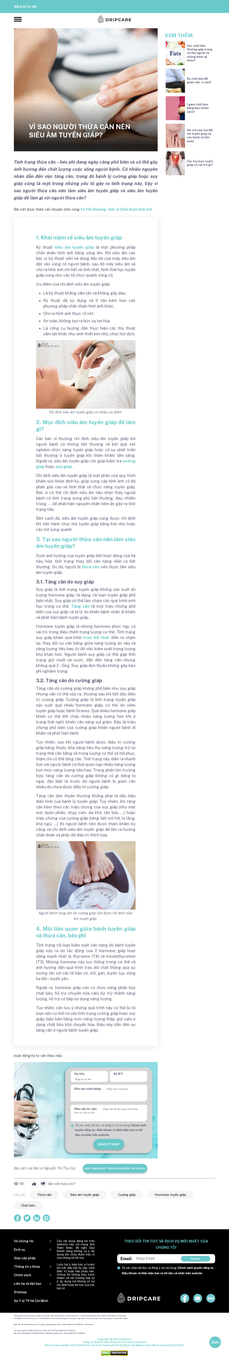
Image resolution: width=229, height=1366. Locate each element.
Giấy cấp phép (25, 1258)
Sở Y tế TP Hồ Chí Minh (31, 1301)
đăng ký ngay (109, 1144)
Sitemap (20, 1292)
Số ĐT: (118, 1073)
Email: (126, 1258)
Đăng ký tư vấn (25, 6)
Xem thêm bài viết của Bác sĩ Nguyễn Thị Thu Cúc (115, 1168)
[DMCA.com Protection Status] (114, 1353)
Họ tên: (79, 1073)
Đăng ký (195, 1258)
